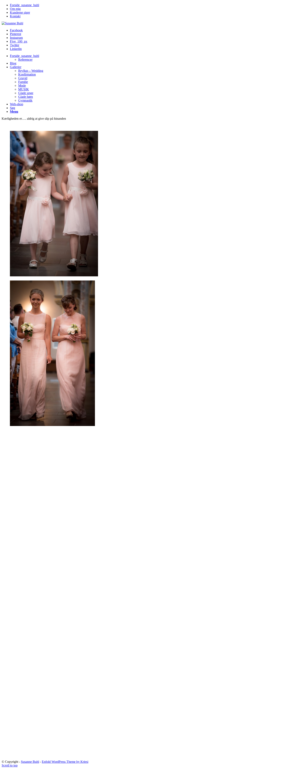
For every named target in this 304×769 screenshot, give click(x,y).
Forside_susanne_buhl (24, 5)
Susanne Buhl (30, 761)
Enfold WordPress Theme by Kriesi (65, 761)
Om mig (15, 9)
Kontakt (15, 16)
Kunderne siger (20, 12)
